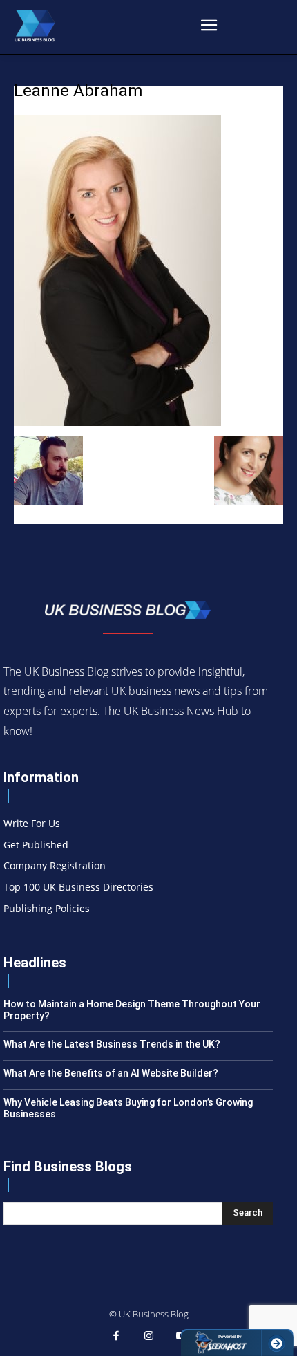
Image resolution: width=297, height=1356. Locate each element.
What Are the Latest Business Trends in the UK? (111, 1044)
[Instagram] (148, 1337)
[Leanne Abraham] (117, 422)
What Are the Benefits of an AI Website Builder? (110, 1073)
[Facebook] (116, 1337)
